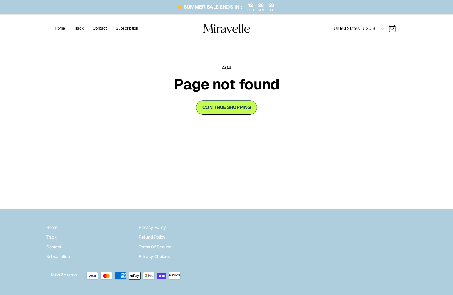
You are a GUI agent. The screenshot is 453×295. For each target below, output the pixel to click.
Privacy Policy (152, 227)
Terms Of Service (155, 247)
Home (52, 227)
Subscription (58, 256)
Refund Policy (152, 237)
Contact (53, 247)
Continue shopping (226, 107)
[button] (392, 28)
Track (51, 237)
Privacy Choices (154, 256)
